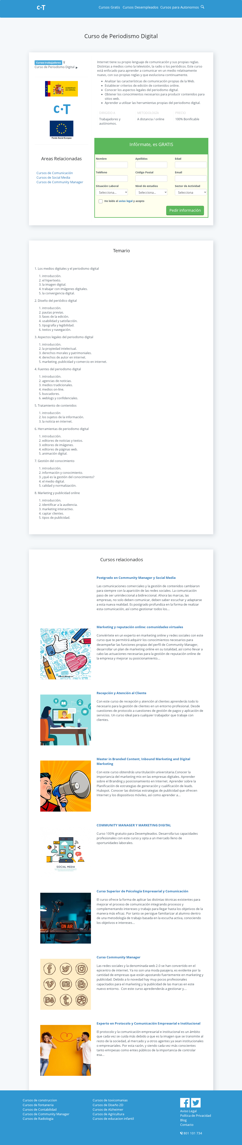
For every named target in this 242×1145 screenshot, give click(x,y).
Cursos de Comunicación (54, 173)
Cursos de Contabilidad (40, 1109)
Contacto (186, 1124)
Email (178, 172)
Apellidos (141, 158)
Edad (178, 158)
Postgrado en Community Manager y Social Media (136, 577)
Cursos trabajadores (48, 62)
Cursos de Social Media (53, 177)
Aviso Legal (188, 1111)
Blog (183, 1120)
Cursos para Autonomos (179, 7)
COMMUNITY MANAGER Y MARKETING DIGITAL (134, 825)
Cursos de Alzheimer (108, 1109)
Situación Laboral (107, 186)
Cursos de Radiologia (38, 1118)
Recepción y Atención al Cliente (121, 693)
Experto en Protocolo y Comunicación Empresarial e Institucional (148, 1023)
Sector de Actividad (187, 186)
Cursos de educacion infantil (113, 1118)
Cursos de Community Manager (59, 182)
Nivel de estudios (146, 186)
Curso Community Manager (118, 957)
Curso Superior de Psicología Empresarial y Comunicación (142, 891)
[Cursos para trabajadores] (41, 8)
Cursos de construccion (40, 1100)
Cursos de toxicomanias (110, 1100)
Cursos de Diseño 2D (108, 1105)
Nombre (101, 158)
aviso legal (126, 201)
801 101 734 (193, 1133)
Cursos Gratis (109, 7)
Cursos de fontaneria (38, 1105)
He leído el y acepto (124, 201)
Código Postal (144, 172)
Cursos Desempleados (140, 7)
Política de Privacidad (195, 1115)
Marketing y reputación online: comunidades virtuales (140, 627)
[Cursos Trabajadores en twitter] (196, 1106)
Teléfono (101, 172)
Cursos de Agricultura (108, 1114)
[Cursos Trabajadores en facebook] (185, 1106)
